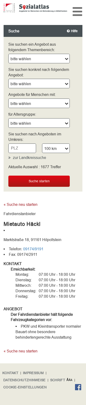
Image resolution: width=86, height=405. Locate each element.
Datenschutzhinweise (24, 380)
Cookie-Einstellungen (25, 387)
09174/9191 (33, 249)
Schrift (57, 380)
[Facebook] (79, 388)
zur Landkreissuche (29, 157)
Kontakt (10, 373)
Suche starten (39, 181)
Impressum (33, 373)
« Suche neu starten (21, 204)
